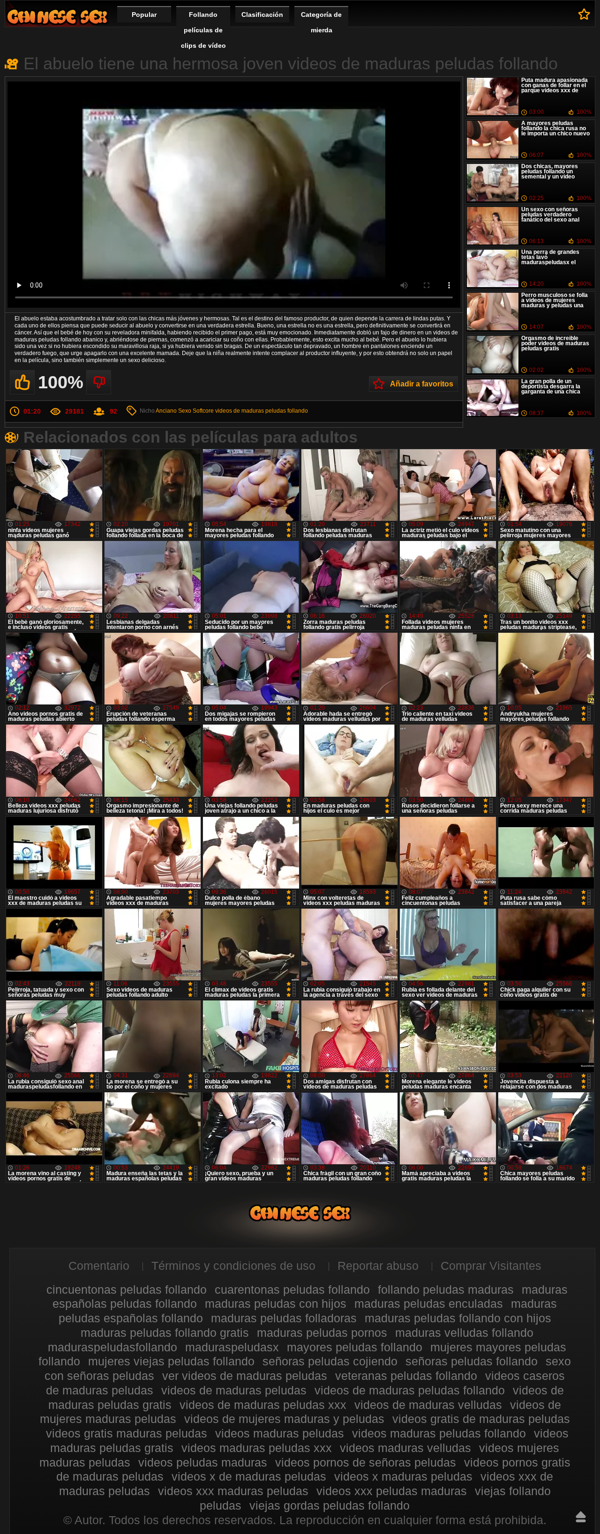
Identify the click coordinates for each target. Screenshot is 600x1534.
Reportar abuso (378, 1265)
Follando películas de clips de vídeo (203, 30)
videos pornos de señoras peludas (365, 1462)
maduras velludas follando (464, 1332)
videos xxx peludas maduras (391, 1490)
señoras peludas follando (471, 1361)
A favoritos (584, 14)
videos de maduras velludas (428, 1404)
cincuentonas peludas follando (126, 1289)
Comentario (98, 1265)
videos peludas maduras (202, 1462)
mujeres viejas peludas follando (171, 1361)
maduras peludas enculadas (428, 1303)
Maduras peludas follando (57, 16)
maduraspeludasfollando (112, 1347)
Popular (144, 14)
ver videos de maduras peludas (244, 1375)
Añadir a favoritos (421, 384)
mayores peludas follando (354, 1347)
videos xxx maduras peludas (233, 1490)
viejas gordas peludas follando (329, 1505)
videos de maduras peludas (234, 1390)
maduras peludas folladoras (284, 1318)
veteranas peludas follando (406, 1375)
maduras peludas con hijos (275, 1303)
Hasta (581, 1516)
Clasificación (262, 14)
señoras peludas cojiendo (330, 1361)
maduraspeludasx (232, 1347)
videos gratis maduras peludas (126, 1433)
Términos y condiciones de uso (233, 1265)
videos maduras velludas (405, 1447)
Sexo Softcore (196, 411)
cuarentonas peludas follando (292, 1289)
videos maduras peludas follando (439, 1433)
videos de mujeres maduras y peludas (284, 1418)
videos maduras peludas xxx (256, 1447)
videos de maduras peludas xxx (263, 1404)
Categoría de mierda (321, 22)
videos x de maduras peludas (249, 1476)
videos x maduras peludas (403, 1476)
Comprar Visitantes (491, 1265)
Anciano (166, 411)
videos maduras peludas (279, 1433)
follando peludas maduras (446, 1289)
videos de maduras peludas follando (261, 411)
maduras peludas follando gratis (165, 1332)
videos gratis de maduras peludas (481, 1418)
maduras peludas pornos (322, 1332)
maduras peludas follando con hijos (458, 1318)
